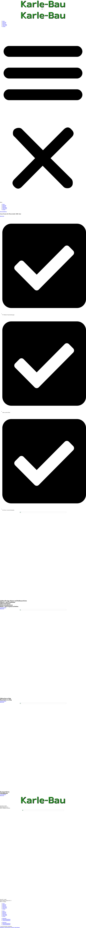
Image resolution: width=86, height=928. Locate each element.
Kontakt (3, 26)
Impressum (4, 918)
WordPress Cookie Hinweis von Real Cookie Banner (10, 927)
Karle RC (4, 23)
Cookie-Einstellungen (6, 920)
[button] (43, 115)
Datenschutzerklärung (6, 919)
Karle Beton (4, 24)
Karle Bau (4, 22)
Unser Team (4, 25)
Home (3, 21)
